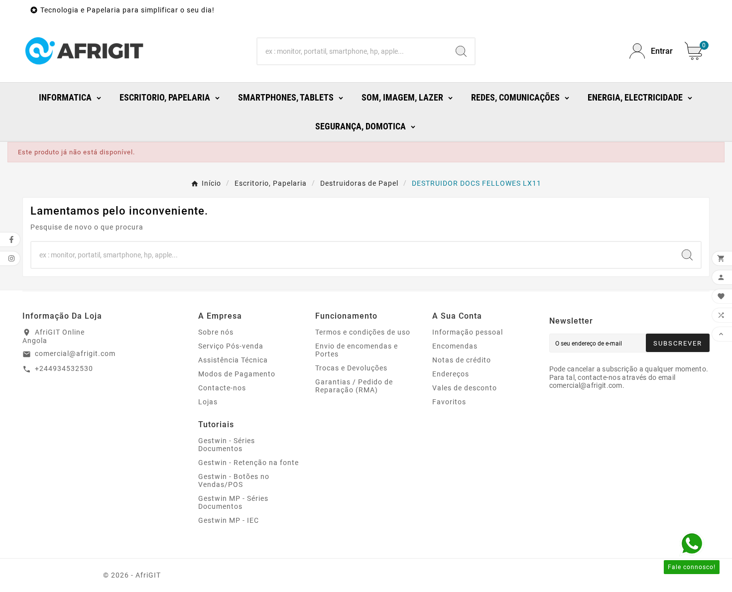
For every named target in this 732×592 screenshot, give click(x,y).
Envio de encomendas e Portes (356, 350)
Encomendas (455, 346)
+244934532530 (64, 368)
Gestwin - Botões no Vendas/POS (233, 480)
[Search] (461, 51)
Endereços (450, 374)
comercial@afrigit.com (75, 353)
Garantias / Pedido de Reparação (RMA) (354, 386)
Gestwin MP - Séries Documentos (233, 502)
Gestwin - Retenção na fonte (248, 463)
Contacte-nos (222, 388)
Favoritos (449, 402)
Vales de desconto (464, 388)
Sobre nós (216, 332)
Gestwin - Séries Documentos (226, 445)
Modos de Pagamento (236, 374)
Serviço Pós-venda (230, 346)
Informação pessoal (467, 332)
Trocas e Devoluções (351, 368)
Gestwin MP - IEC (228, 520)
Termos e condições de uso (362, 332)
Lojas (208, 402)
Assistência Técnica (233, 360)
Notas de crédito (461, 360)
